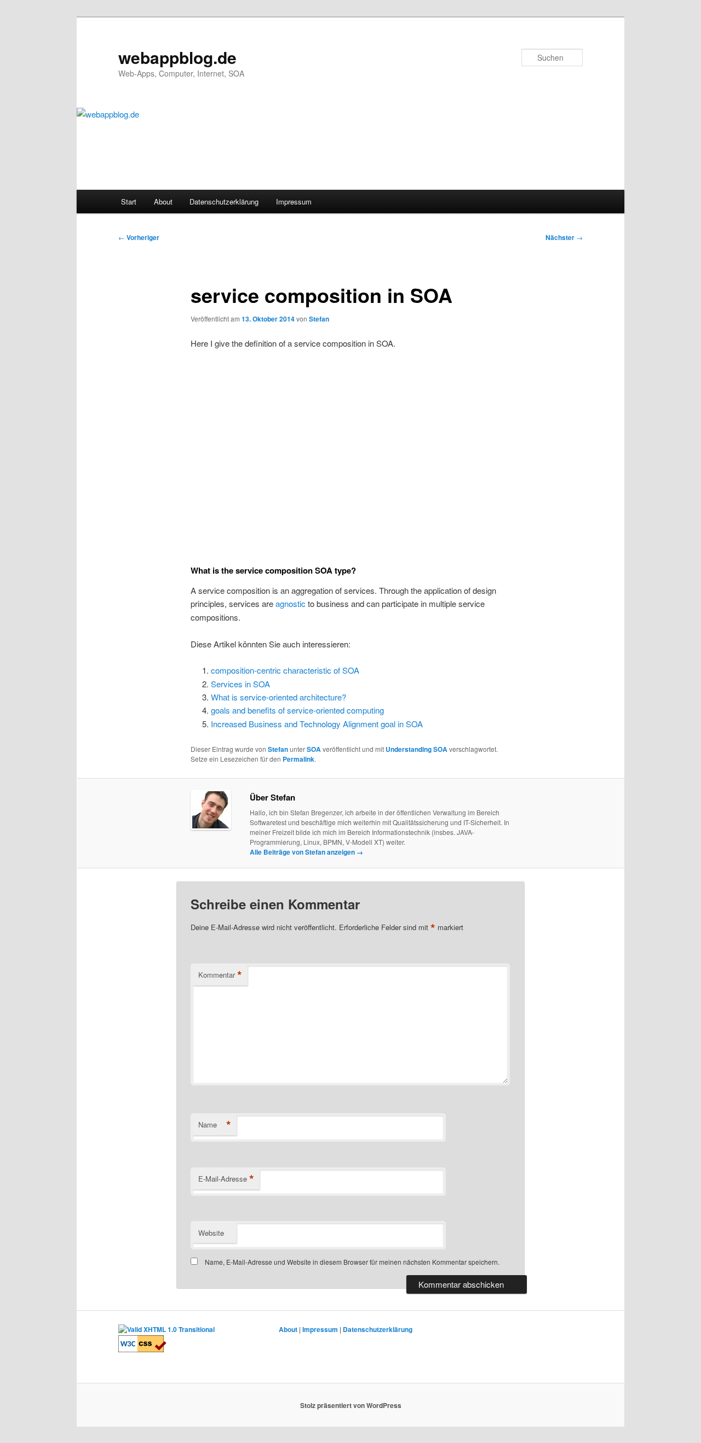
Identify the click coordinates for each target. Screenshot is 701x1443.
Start (128, 201)
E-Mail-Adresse (226, 1179)
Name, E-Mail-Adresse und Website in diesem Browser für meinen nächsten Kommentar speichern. (352, 1261)
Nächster (564, 237)
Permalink (298, 759)
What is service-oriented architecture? (278, 697)
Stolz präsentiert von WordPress (350, 1405)
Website (211, 1233)
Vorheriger (138, 237)
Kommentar (220, 975)
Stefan (319, 319)
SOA (314, 749)
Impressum (294, 201)
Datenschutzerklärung (223, 201)
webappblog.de (177, 57)
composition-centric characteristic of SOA (285, 670)
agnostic (290, 603)
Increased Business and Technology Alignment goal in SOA (317, 723)
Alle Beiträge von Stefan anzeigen (306, 852)
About (163, 201)
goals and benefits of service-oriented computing (297, 710)
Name (214, 1125)
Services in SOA (240, 684)
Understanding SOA (416, 749)
